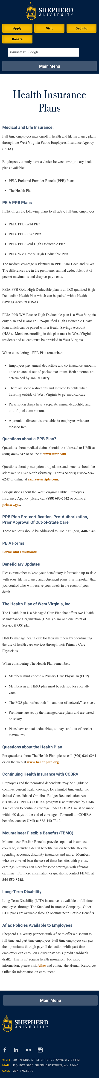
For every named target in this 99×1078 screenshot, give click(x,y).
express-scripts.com (43, 479)
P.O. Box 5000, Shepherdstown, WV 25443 (46, 1065)
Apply (17, 28)
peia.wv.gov (11, 504)
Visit (49, 28)
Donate (17, 39)
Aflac (42, 965)
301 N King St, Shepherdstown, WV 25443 (46, 1059)
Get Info (81, 28)
